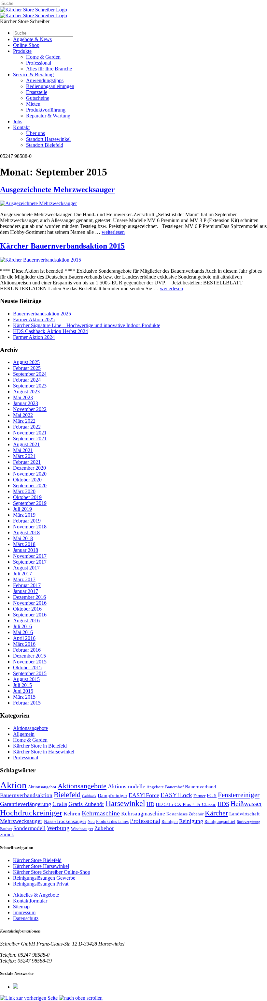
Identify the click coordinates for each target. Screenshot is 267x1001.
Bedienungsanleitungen (50, 86)
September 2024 (30, 374)
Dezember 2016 (29, 597)
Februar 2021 (27, 462)
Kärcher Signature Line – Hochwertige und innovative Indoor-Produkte (86, 325)
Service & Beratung (33, 74)
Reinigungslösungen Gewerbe (44, 878)
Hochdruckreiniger (31, 812)
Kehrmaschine (101, 813)
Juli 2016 (22, 626)
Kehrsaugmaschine (143, 814)
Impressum (24, 912)
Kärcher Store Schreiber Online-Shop (51, 872)
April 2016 (24, 638)
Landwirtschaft (244, 813)
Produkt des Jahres (112, 821)
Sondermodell (29, 828)
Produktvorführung (45, 110)
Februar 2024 (27, 380)
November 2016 (30, 603)
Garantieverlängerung (25, 804)
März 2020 (24, 491)
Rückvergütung (248, 822)
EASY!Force (144, 795)
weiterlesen (113, 232)
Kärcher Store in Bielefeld (40, 746)
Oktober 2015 (27, 667)
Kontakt (21, 127)
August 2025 (26, 362)
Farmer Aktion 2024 (34, 337)
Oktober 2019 (27, 497)
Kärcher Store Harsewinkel (41, 866)
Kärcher (216, 813)
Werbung (58, 828)
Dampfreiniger (112, 795)
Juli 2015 (22, 685)
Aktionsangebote (30, 728)
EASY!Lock (176, 795)
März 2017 (24, 579)
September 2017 (30, 562)
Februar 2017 (27, 585)
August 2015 (26, 679)
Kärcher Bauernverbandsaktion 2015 (62, 246)
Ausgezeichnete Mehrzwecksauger (57, 189)
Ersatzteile (36, 92)
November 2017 (30, 556)
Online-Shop (26, 45)
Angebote (155, 786)
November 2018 (30, 526)
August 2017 (26, 567)
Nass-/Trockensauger (65, 821)
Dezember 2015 (29, 656)
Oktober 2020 (27, 479)
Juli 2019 (22, 509)
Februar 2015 (27, 702)
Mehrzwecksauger (21, 821)
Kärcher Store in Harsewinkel (43, 751)
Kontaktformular (30, 900)
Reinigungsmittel (219, 821)
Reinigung (191, 821)
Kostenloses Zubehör (185, 813)
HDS (223, 804)
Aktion (13, 785)
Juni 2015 (23, 691)
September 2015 (30, 673)
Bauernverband (200, 786)
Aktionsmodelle (126, 786)
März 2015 (24, 697)
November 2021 (30, 432)
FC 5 (212, 795)
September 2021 (30, 438)
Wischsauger (82, 828)
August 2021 (26, 444)
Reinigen (170, 821)
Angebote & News (32, 39)
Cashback (89, 796)
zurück (7, 834)
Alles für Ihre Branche (49, 68)
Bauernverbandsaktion (26, 795)
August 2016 (26, 620)
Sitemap (21, 906)
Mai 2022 (23, 415)
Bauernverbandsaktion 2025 (42, 313)
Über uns (35, 133)
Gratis (59, 803)
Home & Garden (43, 57)
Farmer (199, 795)
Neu (91, 821)
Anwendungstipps (44, 80)
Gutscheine (37, 98)
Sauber (6, 828)
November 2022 (30, 409)
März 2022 (24, 421)
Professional (38, 63)
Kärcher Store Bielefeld (37, 860)
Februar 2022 (27, 427)
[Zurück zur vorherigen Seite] (29, 998)
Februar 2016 (27, 650)
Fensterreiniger (239, 795)
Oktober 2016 (27, 609)
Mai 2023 (23, 397)
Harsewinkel (125, 803)
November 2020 (30, 474)
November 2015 (30, 661)
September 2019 (30, 503)
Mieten (33, 104)
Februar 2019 (27, 520)
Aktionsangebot (42, 786)
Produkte (22, 51)
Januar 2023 (25, 403)
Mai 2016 (23, 632)
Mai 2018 (23, 538)
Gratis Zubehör (86, 804)
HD (150, 804)
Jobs (17, 121)
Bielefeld (67, 795)
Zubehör (104, 828)
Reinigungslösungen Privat (40, 884)
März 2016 (24, 644)
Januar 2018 (25, 550)
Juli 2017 (22, 573)
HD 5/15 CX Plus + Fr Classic (186, 804)
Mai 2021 (23, 450)
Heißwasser (246, 804)
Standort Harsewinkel (48, 139)
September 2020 (30, 485)
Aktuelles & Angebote (36, 895)
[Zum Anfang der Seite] (81, 998)
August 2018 (26, 532)
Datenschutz (25, 918)
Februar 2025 (27, 368)
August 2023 (26, 391)
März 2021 (24, 456)
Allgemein (24, 734)
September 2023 (30, 385)
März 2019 (24, 515)
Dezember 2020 (29, 468)
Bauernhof (174, 786)
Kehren (71, 814)
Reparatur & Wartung (48, 115)
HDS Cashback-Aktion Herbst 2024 (50, 331)
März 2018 (24, 544)
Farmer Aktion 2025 (34, 319)
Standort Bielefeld (44, 145)
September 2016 (30, 614)
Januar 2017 (25, 591)
